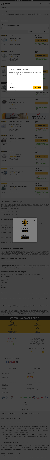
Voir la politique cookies (12, 78)
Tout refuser (13, 69)
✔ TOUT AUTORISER (37, 87)
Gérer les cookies (13, 87)
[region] (25, 78)
